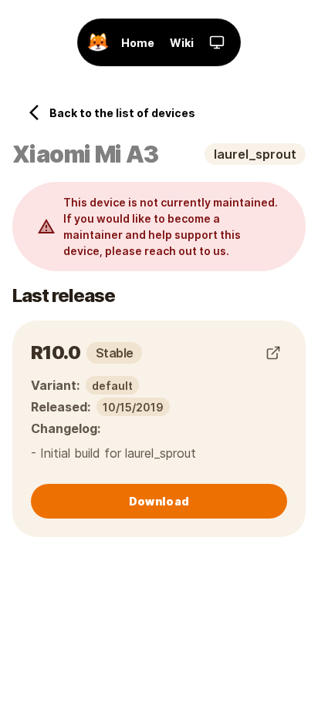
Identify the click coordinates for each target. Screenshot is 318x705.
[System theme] (217, 42)
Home (137, 42)
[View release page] (273, 353)
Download (159, 501)
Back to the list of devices (122, 112)
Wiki (182, 42)
